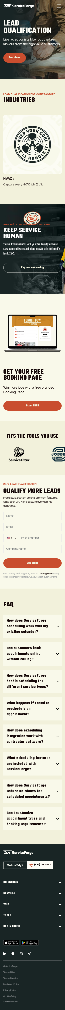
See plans (14, 58)
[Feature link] (32, 150)
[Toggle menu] (59, 6)
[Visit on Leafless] (29, 953)
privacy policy (45, 573)
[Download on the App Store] (11, 942)
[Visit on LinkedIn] (4, 953)
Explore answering (32, 268)
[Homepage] (18, 6)
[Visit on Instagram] (21, 953)
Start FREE (32, 406)
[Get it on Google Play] (30, 942)
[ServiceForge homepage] (32, 852)
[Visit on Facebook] (13, 953)
